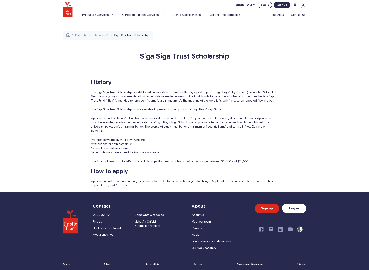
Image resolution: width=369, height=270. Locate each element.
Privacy (108, 264)
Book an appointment (107, 228)
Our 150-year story (204, 247)
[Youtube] (290, 229)
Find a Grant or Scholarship (92, 35)
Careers (197, 228)
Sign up (282, 5)
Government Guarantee (250, 264)
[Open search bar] (303, 5)
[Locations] (295, 5)
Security (198, 264)
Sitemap (301, 264)
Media (195, 234)
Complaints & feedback (150, 214)
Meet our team (201, 221)
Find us (97, 221)
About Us (198, 214)
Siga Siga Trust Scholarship (131, 35)
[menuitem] (100, 16)
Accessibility (152, 264)
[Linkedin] (280, 229)
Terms (66, 264)
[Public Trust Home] (68, 9)
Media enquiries (103, 234)
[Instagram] (271, 229)
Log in (265, 5)
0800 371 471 (245, 5)
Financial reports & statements (211, 241)
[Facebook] (261, 229)
